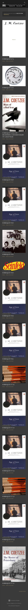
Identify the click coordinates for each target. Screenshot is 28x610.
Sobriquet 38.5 (8, 223)
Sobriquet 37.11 (8, 583)
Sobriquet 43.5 (8, 88)
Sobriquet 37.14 (8, 471)
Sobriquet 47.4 (8, 59)
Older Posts (22, 591)
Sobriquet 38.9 (8, 180)
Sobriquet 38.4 (8, 254)
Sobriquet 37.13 (8, 496)
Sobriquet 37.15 (8, 428)
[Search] (25, 2)
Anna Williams (18, 603)
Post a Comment (9, 61)
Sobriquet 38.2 (8, 316)
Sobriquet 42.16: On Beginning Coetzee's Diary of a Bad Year (13, 135)
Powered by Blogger (15, 600)
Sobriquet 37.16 (8, 384)
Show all (6, 14)
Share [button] (3, 61)
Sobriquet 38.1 (8, 359)
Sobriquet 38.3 (8, 273)
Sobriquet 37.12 (8, 540)
